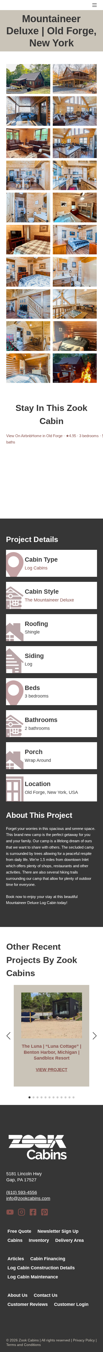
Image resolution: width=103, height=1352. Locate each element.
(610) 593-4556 (21, 1192)
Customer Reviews (28, 1304)
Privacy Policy (84, 1340)
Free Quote (19, 1231)
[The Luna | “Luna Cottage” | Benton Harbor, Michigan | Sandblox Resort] (51, 1015)
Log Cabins (36, 567)
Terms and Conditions (23, 1345)
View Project (51, 1070)
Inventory (39, 1240)
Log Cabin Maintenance (33, 1276)
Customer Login (71, 1304)
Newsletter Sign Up (58, 1231)
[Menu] (94, 5)
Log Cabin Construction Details (41, 1267)
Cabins (15, 1240)
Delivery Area (69, 1240)
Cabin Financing (47, 1258)
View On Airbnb (19, 436)
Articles (16, 1258)
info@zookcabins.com (28, 1198)
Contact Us (46, 1295)
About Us (18, 1295)
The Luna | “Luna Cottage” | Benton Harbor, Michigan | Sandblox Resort (51, 1052)
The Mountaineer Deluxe (49, 600)
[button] (28, 79)
